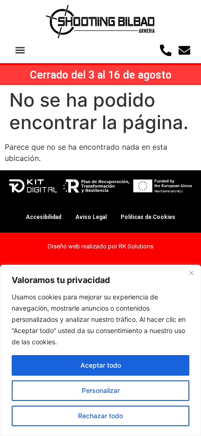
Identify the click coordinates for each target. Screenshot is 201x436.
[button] (20, 50)
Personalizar (101, 390)
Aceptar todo (100, 365)
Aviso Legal (91, 217)
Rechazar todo (100, 416)
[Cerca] (191, 272)
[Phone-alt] (166, 50)
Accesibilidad (43, 217)
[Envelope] (184, 50)
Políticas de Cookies (148, 217)
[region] (100, 350)
